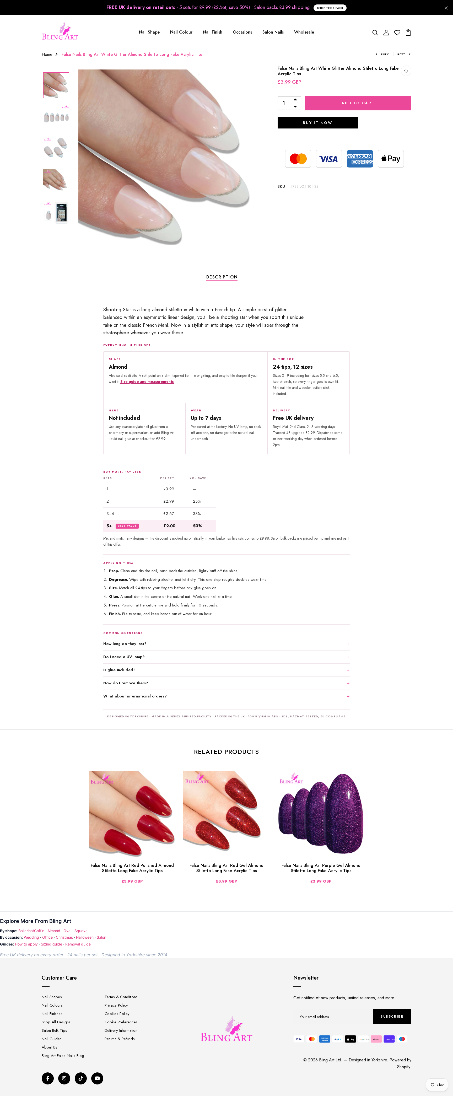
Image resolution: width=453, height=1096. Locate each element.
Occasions (242, 32)
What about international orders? (135, 696)
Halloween (85, 937)
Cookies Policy (117, 1014)
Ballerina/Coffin (31, 930)
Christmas (64, 937)
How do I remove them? (125, 683)
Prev (385, 54)
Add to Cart (358, 103)
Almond (53, 930)
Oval (67, 930)
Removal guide (78, 944)
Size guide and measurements (147, 381)
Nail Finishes (52, 1014)
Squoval (81, 930)
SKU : (283, 186)
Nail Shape (149, 32)
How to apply (26, 944)
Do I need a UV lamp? (124, 657)
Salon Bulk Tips (54, 1030)
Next (401, 54)
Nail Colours (52, 1005)
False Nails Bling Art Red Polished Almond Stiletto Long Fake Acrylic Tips (132, 868)
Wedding (31, 937)
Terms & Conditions (121, 997)
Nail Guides (52, 1039)
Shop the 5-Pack (330, 8)
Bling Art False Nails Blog (63, 1056)
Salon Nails (273, 32)
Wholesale (304, 32)
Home (47, 54)
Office (47, 937)
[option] (56, 85)
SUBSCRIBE (392, 1016)
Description (222, 277)
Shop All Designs (56, 1022)
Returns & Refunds (120, 1039)
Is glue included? (119, 670)
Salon (101, 937)
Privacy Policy (116, 1005)
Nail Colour (181, 32)
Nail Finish (212, 32)
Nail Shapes (52, 997)
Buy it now (318, 122)
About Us (49, 1047)
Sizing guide (51, 944)
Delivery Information (121, 1030)
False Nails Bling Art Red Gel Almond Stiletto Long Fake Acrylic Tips (226, 868)
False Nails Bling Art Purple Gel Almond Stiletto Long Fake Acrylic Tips (321, 868)
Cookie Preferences (121, 1022)
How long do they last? (125, 644)
